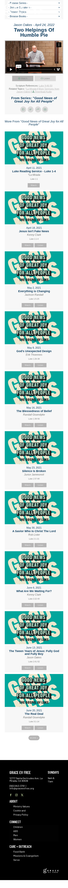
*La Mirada (31, 88)
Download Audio (43, 91)
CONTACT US (56, 4)
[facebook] (10, 795)
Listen (47, 78)
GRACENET (59, 7)
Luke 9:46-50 (45, 85)
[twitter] (22, 795)
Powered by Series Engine (34, 746)
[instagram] (16, 795)
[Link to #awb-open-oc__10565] (59, 20)
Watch (24, 78)
